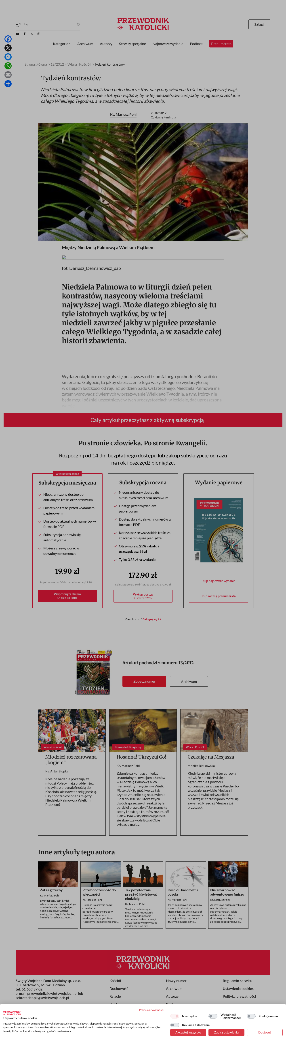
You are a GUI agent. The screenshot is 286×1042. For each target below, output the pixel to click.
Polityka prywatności (151, 1010)
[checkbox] (174, 1016)
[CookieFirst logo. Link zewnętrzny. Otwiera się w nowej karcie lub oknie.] (12, 1013)
